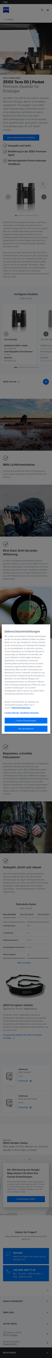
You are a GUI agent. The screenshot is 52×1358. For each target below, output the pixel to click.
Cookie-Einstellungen (26, 720)
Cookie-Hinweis (12, 713)
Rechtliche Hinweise (29, 713)
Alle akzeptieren (26, 728)
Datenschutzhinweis (21, 708)
